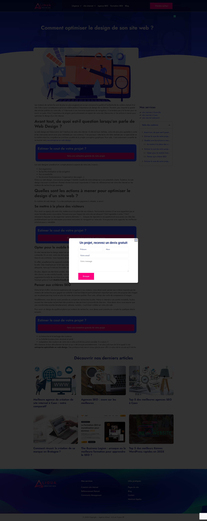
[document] (103, 260)
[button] (136, 240)
